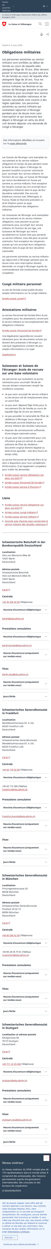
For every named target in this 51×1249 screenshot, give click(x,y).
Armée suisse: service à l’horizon (22, 486)
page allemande (18, 143)
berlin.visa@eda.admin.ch (15, 674)
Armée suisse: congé (13, 298)
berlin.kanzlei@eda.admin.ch (17, 645)
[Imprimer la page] (41, 34)
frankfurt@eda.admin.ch (14, 789)
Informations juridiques (19, 1231)
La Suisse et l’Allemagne (20, 24)
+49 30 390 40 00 (11, 602)
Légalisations (9, 354)
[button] (46, 1158)
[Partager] (47, 34)
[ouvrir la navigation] (47, 24)
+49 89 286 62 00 (11, 935)
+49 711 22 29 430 (11, 1064)
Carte (5, 589)
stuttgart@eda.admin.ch (14, 1080)
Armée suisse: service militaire (20, 516)
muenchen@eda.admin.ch (15, 955)
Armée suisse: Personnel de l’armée (20, 330)
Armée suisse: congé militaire (20, 512)
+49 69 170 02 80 (11, 769)
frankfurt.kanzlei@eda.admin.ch (18, 816)
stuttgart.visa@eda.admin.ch (17, 1119)
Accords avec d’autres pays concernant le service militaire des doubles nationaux (26, 523)
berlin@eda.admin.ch (13, 618)
